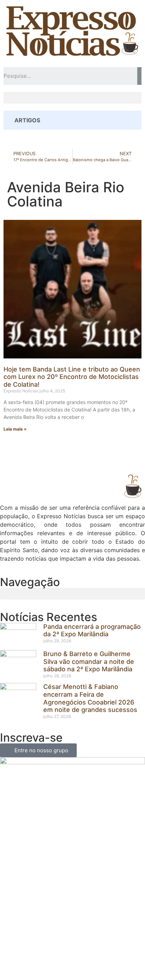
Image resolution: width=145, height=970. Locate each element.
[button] (72, 98)
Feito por (47, 952)
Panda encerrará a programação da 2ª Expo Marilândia (92, 630)
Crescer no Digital (85, 952)
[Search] (139, 76)
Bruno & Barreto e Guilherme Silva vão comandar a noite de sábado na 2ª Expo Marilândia (88, 661)
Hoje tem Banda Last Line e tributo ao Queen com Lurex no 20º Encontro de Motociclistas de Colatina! (72, 377)
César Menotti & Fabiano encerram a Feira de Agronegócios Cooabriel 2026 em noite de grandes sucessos (90, 698)
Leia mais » (15, 429)
